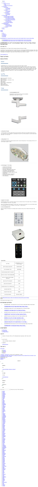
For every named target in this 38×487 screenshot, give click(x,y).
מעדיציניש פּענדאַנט (5, 23)
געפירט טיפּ (8, 9)
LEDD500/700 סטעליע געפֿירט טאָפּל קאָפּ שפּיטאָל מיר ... (15, 325)
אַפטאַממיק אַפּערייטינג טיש (8, 22)
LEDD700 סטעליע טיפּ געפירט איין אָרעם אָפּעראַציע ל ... (15, 310)
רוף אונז (3, 28)
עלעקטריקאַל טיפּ (9, 21)
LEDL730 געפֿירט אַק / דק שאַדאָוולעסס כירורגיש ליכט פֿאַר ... (15, 321)
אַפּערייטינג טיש (4, 15)
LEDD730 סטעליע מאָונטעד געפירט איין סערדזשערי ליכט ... (15, 314)
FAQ (5, 4)
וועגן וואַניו (3, 2)
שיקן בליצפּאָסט (2, 358)
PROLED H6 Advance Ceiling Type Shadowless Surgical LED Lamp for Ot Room (16, 297)
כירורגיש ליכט (4, 6)
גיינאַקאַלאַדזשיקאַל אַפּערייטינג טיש (9, 19)
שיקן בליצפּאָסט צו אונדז (4, 54)
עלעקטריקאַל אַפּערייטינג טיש (8, 17)
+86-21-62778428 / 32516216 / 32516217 (9, 369)
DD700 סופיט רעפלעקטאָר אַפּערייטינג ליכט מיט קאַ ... (14, 317)
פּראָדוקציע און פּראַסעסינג (8, 5)
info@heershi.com (5, 344)
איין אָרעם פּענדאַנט (3, 356)
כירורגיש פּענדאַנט (7, 24)
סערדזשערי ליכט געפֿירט (17, 355)
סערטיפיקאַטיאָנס (7, 3)
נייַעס (3, 27)
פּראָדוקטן (3, 33)
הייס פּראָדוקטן (7, 354)
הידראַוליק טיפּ (8, 20)
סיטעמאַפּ (2, 354)
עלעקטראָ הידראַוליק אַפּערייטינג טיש (27, 355)
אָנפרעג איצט (2, 348)
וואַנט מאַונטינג (6, 12)
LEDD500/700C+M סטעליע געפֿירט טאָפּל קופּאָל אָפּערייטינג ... (16, 306)
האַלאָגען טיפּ (8, 8)
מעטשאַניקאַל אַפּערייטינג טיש (8, 16)
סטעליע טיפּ (6, 7)
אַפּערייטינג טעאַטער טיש (4, 355)
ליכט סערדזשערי (11, 355)
